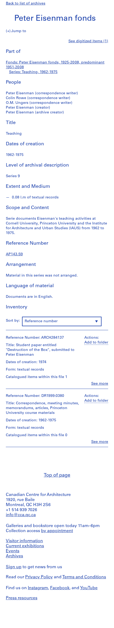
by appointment (57, 531)
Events (12, 551)
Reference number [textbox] (41, 321)
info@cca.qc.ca (21, 515)
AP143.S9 (14, 254)
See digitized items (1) (88, 41)
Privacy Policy (39, 577)
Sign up (13, 567)
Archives (14, 556)
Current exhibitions (25, 546)
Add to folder (96, 343)
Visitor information (24, 541)
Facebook (59, 588)
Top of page (57, 475)
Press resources (21, 598)
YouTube (89, 588)
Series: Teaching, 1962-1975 (33, 72)
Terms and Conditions (84, 577)
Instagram (38, 588)
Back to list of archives (25, 4)
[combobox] (62, 321)
